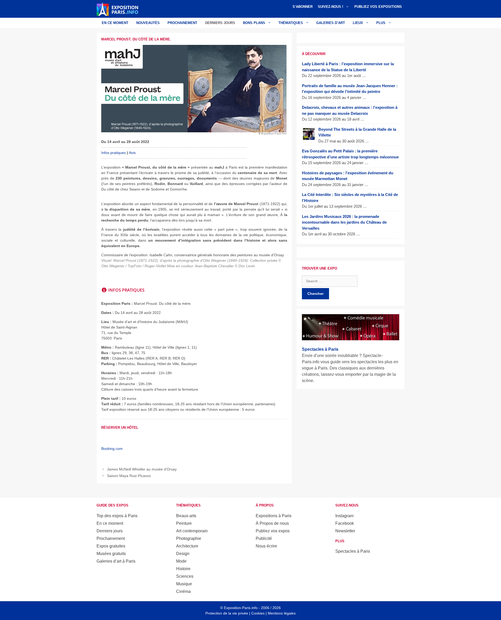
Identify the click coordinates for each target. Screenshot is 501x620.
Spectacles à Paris (352, 551)
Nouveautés (148, 23)
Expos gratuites (111, 546)
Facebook (344, 523)
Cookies (258, 613)
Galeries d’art (330, 23)
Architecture (187, 546)
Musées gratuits (111, 553)
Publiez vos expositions (378, 7)
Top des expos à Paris (117, 516)
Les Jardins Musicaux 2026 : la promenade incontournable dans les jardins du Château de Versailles (344, 222)
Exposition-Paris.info (241, 608)
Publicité (264, 538)
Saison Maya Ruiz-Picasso (129, 476)
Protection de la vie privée (226, 613)
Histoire (183, 569)
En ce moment (115, 23)
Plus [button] (380, 23)
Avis (132, 153)
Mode (181, 561)
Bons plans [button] (254, 23)
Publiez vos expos (273, 531)
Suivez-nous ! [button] (330, 7)
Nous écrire (266, 546)
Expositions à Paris (273, 516)
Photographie (188, 538)
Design (182, 553)
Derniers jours (220, 23)
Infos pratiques (113, 153)
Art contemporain (192, 531)
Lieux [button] (358, 23)
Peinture (184, 523)
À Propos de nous (272, 523)
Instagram (344, 516)
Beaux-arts (186, 516)
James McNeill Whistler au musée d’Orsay (142, 469)
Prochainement (182, 23)
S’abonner (303, 7)
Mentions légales (282, 613)
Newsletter (345, 531)
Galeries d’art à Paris (116, 561)
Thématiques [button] (290, 23)
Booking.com (112, 448)
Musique (184, 584)
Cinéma (183, 591)
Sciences (184, 576)
